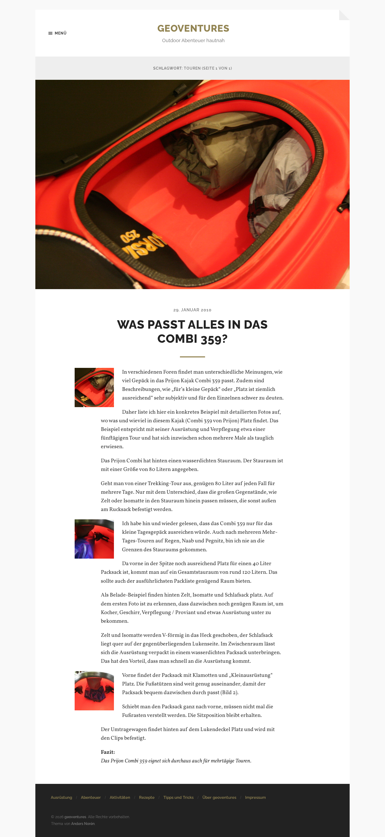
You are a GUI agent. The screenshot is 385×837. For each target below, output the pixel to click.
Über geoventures (219, 797)
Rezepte (147, 797)
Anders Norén (83, 823)
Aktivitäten (120, 797)
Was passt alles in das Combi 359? (192, 332)
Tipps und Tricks (178, 797)
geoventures (193, 28)
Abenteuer (91, 797)
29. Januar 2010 (192, 309)
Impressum (255, 797)
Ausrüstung (61, 797)
